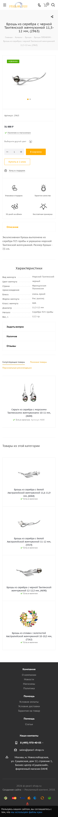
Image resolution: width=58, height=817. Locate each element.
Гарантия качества (43, 196)
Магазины (29, 683)
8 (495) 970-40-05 (30, 742)
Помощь (29, 696)
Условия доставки (29, 706)
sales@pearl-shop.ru (31, 749)
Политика (29, 688)
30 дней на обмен (14, 214)
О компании (29, 674)
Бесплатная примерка (42, 214)
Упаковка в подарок (14, 196)
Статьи (29, 724)
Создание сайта (12, 789)
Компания (29, 669)
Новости (29, 679)
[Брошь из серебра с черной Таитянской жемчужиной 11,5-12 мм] (29, 78)
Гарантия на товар (29, 710)
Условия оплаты (29, 701)
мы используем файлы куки (26, 812)
